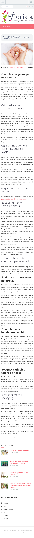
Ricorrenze (7, 518)
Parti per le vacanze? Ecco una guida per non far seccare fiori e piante (21, 485)
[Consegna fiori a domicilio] (17, 16)
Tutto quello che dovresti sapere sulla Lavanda (19, 462)
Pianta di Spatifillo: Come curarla (19, 473)
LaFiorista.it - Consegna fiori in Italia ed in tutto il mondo (16, 530)
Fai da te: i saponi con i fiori (19, 451)
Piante (6, 515)
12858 (31, 68)
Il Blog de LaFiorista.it (13, 36)
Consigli (6, 503)
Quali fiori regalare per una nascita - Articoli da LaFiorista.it (16, 38)
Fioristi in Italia (12, 532)
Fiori (5, 506)
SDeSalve (26, 532)
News (5, 512)
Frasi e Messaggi (9, 509)
